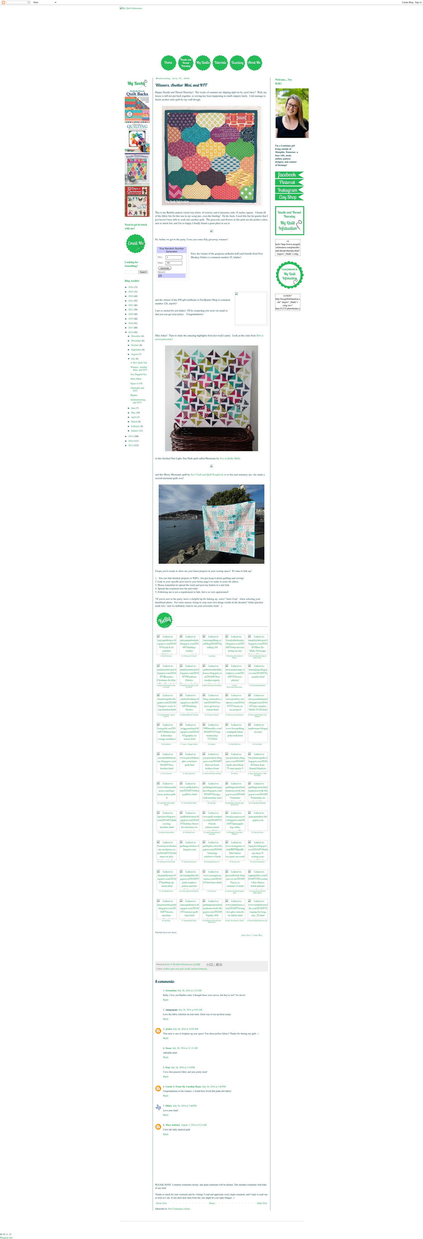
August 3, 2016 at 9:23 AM (194, 1124)
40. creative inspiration (257, 862)
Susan (169, 1048)
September (136, 349)
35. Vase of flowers (257, 832)
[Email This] (208, 964)
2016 (131, 332)
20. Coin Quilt (257, 744)
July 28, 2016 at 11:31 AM (185, 1048)
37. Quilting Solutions (189, 862)
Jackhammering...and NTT (139, 401)
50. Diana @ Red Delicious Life (257, 920)
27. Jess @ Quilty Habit (188, 803)
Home (212, 1203)
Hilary (169, 1105)
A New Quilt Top (139, 362)
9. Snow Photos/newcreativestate (234, 686)
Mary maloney (173, 1125)
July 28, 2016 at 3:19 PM (183, 1067)
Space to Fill (136, 383)
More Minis (136, 378)
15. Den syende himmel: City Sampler (257, 716)
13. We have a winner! (212, 715)
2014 (131, 440)
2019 (131, 318)
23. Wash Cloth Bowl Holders (211, 773)
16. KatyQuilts (166, 744)
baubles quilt (168, 968)
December (136, 336)
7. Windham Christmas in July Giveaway (189, 686)
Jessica (169, 1029)
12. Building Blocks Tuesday (189, 715)
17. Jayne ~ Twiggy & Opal (189, 744)
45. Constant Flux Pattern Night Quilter (257, 892)
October (135, 345)
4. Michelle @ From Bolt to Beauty (234, 657)
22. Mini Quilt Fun (189, 773)
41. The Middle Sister (166, 891)
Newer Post (161, 1203)
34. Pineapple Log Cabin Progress (234, 833)
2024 (131, 296)
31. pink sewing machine (166, 832)
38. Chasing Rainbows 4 (211, 862)
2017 (131, 327)
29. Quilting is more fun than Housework (234, 804)
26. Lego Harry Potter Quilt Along (166, 804)
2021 (131, 309)
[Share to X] (214, 964)
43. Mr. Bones (211, 891)
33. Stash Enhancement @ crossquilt (212, 833)
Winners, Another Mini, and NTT (139, 368)
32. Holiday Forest (189, 832)
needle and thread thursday (196, 968)
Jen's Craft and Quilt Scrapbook (207, 474)
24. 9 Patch (234, 773)
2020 (131, 314)
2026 (131, 287)
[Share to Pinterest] (220, 964)
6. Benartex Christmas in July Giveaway (166, 686)
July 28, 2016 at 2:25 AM (189, 990)
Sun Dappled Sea (139, 374)
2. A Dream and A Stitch (189, 656)
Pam (168, 1067)
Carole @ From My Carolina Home (183, 1086)
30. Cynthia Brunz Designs (257, 803)
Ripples (134, 395)
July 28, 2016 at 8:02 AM (190, 1009)
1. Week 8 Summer (166, 656)
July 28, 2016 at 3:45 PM (214, 1086)
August (134, 354)
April (134, 417)
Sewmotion (171, 990)
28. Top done (212, 803)
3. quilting (211, 656)
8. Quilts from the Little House (212, 685)
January (135, 430)
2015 (131, 436)
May (133, 412)
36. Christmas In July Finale (166, 862)
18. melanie (211, 744)
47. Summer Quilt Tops (189, 920)
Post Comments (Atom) (179, 1208)
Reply (166, 999)
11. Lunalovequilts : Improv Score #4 (166, 716)
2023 (131, 300)
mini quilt (179, 968)
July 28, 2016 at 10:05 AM (185, 1028)
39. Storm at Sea (235, 862)
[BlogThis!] (211, 964)
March (134, 421)
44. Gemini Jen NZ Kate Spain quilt (234, 892)
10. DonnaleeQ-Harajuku (257, 685)
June (133, 408)
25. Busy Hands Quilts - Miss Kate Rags (257, 774)
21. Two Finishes (166, 773)
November (136, 340)
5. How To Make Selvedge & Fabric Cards (257, 657)
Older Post (262, 1203)
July (133, 358)
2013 (131, 445)
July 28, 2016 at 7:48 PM (184, 1105)
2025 (131, 291)
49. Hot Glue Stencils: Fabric (234, 920)
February (135, 426)
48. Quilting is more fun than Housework (211, 921)
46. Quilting (166, 920)
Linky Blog (257, 935)
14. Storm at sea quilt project (234, 715)
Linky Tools (245, 935)
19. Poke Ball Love (235, 744)
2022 (131, 305)
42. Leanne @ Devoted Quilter (189, 891)
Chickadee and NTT (137, 389)
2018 (131, 323)
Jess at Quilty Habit (230, 458)
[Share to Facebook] (217, 964)
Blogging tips (6, 1237)
